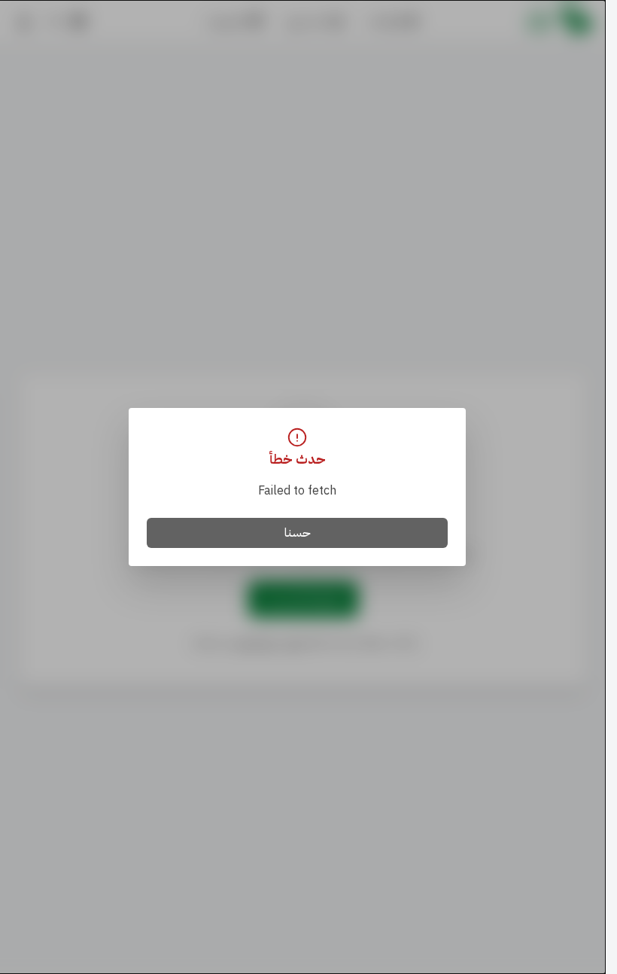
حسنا (297, 533)
